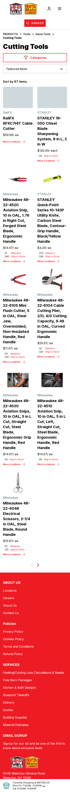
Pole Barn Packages (17, 680)
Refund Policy (13, 654)
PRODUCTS (10, 34)
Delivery (9, 702)
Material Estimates (16, 725)
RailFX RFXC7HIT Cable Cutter (18, 123)
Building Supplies (15, 717)
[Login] (49, 8)
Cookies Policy (13, 639)
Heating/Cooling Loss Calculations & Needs (33, 672)
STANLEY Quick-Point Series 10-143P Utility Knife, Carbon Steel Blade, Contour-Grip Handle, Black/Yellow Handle (51, 220)
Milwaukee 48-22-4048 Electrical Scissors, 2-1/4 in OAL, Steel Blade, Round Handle (16, 519)
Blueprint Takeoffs (16, 695)
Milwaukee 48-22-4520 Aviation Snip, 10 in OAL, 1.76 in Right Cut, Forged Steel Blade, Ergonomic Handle (16, 220)
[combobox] (35, 68)
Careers (8, 598)
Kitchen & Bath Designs (19, 687)
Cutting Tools (12, 37)
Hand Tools (43, 34)
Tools (26, 34)
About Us (10, 605)
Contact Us (11, 613)
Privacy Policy (13, 631)
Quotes (8, 710)
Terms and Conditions (18, 646)
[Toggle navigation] (59, 8)
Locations (10, 590)
